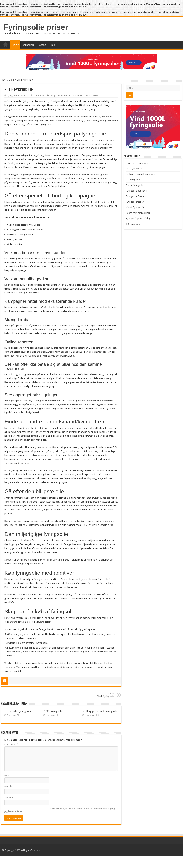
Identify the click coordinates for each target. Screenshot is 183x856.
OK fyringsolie (133, 179)
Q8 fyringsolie (133, 224)
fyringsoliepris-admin (17, 95)
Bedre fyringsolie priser (138, 213)
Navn (7, 775)
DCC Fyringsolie (53, 711)
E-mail (8, 786)
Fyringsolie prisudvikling (138, 218)
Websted (9, 797)
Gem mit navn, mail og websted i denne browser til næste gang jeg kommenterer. (59, 810)
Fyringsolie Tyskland (136, 196)
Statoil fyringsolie (135, 185)
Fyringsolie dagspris (136, 190)
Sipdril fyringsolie (135, 207)
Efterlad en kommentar (72, 95)
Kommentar (11, 744)
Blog (14, 45)
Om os (53, 45)
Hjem (3, 79)
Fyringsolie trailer (135, 201)
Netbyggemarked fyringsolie (100, 711)
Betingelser (28, 45)
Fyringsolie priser (36, 27)
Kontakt (42, 45)
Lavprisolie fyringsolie (18, 711)
